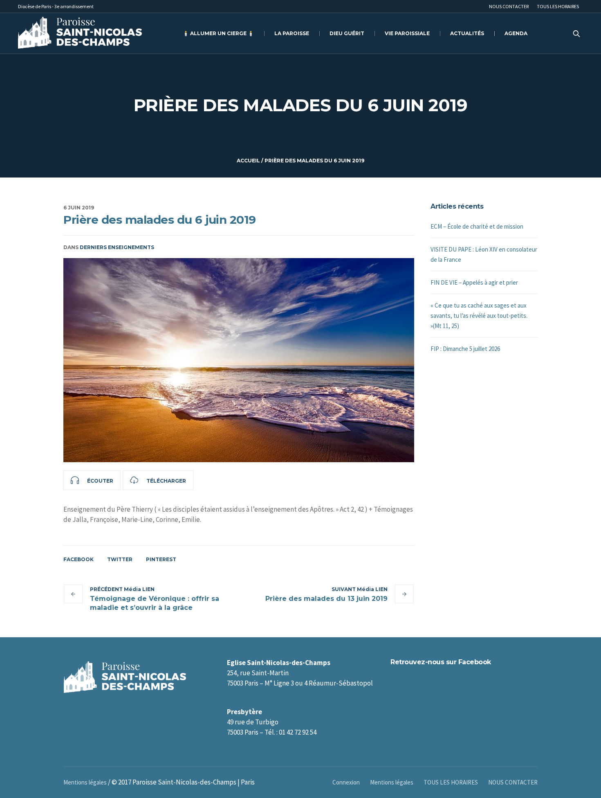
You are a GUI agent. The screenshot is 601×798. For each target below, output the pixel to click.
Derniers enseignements (117, 247)
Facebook (78, 559)
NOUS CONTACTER (513, 782)
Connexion (346, 782)
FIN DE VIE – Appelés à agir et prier (474, 282)
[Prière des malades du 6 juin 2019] (238, 360)
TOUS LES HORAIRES (451, 782)
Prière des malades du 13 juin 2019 (326, 598)
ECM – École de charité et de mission (477, 226)
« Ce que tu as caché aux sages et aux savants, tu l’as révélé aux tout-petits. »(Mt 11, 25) (479, 315)
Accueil (248, 160)
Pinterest (161, 559)
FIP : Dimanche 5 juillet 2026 (465, 349)
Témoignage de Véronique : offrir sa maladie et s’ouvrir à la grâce (154, 603)
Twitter (119, 559)
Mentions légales (391, 782)
